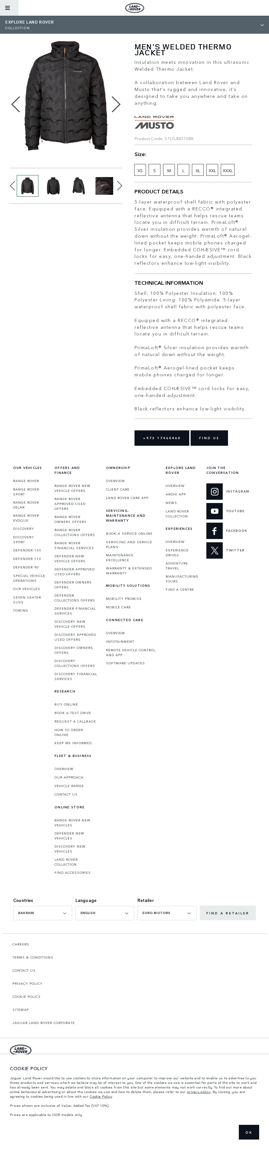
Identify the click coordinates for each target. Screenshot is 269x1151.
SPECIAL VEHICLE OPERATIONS (29, 578)
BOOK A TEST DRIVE (72, 712)
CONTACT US (66, 794)
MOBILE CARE (118, 607)
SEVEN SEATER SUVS (27, 599)
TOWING (20, 610)
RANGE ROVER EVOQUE (26, 518)
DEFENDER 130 (27, 550)
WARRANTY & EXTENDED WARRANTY (129, 570)
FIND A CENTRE (180, 589)
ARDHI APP (176, 494)
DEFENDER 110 (27, 558)
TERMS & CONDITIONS (32, 957)
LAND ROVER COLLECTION (66, 862)
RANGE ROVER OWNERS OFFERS (70, 519)
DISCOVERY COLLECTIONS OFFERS (74, 663)
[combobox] (42, 913)
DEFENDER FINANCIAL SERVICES (75, 611)
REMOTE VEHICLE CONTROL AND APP (130, 652)
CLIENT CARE (118, 489)
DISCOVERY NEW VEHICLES (70, 849)
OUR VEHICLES (26, 588)
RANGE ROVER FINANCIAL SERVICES (74, 545)
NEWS (171, 502)
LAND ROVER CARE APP (127, 497)
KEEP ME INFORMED (73, 743)
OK (249, 1132)
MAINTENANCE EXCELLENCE (120, 557)
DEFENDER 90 (26, 567)
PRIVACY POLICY (27, 983)
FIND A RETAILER (227, 913)
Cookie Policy (101, 1096)
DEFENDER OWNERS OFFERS (73, 584)
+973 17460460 (162, 438)
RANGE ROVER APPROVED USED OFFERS (70, 503)
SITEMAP (20, 1009)
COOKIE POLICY (26, 996)
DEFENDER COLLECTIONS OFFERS (74, 597)
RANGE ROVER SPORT (26, 491)
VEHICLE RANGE (69, 785)
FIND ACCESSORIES (72, 872)
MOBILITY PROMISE (124, 598)
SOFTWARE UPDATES (125, 663)
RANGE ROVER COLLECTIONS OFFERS (74, 532)
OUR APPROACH (69, 777)
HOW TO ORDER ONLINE (68, 732)
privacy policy (199, 1091)
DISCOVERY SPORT (23, 539)
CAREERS (20, 944)
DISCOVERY (23, 528)
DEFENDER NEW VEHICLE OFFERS (70, 558)
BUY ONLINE (66, 704)
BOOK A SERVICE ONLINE (129, 533)
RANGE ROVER (26, 480)
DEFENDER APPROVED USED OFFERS (74, 571)
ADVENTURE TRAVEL (177, 565)
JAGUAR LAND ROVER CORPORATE (43, 1022)
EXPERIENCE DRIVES (177, 552)
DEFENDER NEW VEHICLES (69, 835)
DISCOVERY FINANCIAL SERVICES (75, 676)
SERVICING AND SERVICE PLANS (129, 544)
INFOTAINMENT (120, 641)
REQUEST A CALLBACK (75, 721)
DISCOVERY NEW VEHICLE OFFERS (70, 624)
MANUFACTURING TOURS (182, 579)
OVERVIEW (63, 768)
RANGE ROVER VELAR (26, 505)
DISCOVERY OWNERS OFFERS (73, 650)
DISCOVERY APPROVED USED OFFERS (75, 637)
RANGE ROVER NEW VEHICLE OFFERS (72, 488)
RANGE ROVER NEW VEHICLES (72, 822)
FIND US (209, 438)
